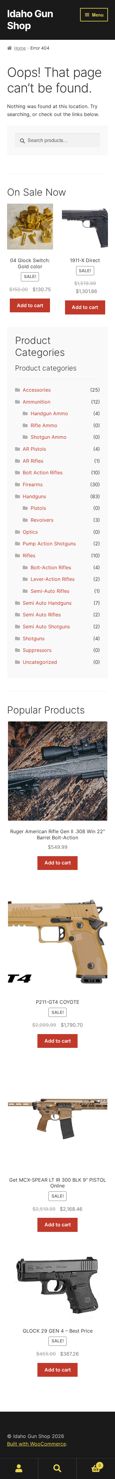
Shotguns (33, 638)
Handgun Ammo (49, 413)
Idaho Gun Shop (30, 20)
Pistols (38, 508)
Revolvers (42, 520)
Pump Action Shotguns (49, 543)
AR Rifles (33, 461)
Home (20, 48)
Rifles (29, 555)
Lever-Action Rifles (53, 579)
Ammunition (36, 402)
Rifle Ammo (44, 425)
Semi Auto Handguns (47, 603)
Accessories (37, 390)
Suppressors (37, 650)
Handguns (34, 496)
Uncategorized (40, 662)
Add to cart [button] (30, 305)
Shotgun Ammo (49, 437)
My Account (19, 1468)
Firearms (33, 484)
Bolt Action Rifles (43, 472)
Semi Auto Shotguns (46, 626)
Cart (89, 1463)
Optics (30, 532)
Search (57, 1468)
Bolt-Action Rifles (51, 567)
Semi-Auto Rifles (50, 591)
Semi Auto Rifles (42, 615)
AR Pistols (34, 449)
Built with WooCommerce (36, 1444)
